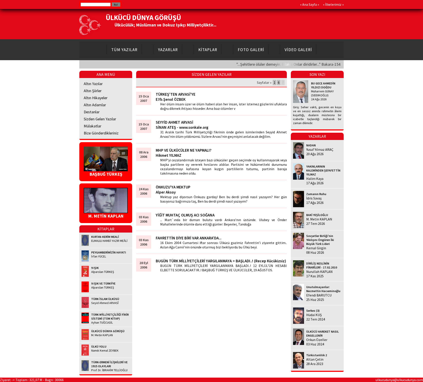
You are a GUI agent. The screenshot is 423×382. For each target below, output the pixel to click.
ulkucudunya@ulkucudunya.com (399, 380)
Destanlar (92, 111)
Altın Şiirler (93, 90)
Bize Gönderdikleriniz (101, 133)
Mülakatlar (92, 126)
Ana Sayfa (309, 4)
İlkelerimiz (333, 4)
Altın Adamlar (95, 104)
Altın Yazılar (93, 83)
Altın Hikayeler (96, 97)
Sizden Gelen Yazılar (100, 118)
